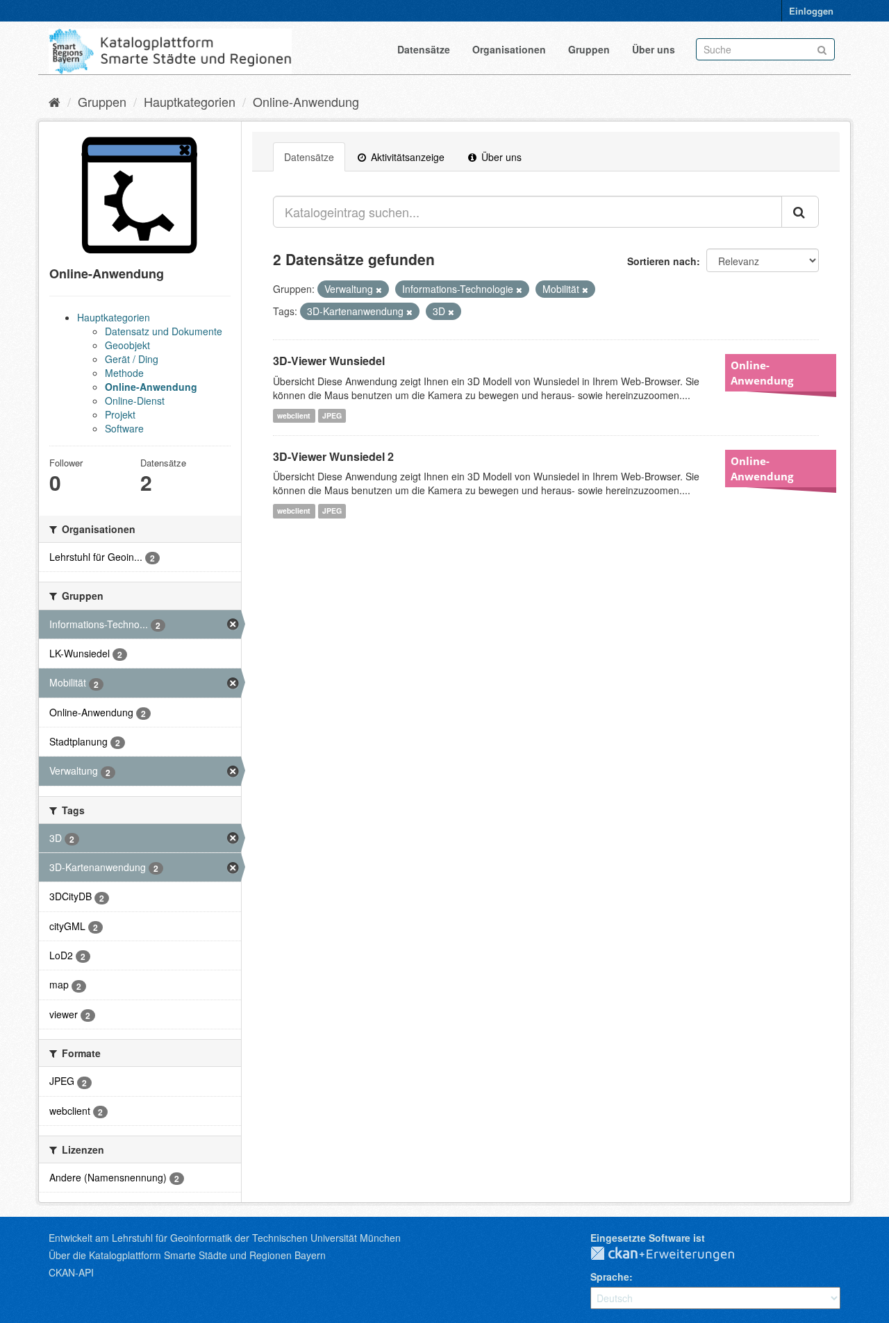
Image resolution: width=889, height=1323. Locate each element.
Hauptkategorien (189, 101)
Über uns (653, 49)
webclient (293, 415)
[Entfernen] (379, 289)
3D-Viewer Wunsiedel (329, 361)
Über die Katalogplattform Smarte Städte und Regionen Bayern (187, 1255)
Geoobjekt (127, 345)
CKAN (673, 1254)
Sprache (609, 1276)
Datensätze (423, 49)
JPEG (332, 415)
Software (124, 428)
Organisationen (509, 49)
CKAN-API (71, 1272)
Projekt (120, 414)
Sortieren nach (662, 261)
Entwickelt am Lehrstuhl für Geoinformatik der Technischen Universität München (225, 1238)
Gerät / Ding (131, 359)
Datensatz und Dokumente (163, 331)
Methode (124, 373)
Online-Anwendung (306, 101)
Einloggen (811, 10)
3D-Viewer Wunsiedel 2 (333, 456)
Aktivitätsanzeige (406, 157)
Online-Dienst (135, 400)
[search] (800, 212)
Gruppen (589, 49)
